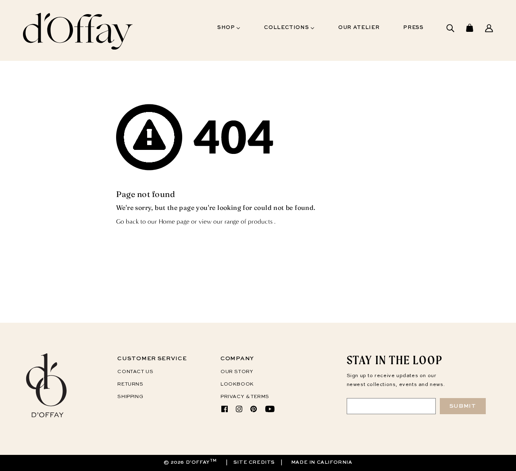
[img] (450, 30)
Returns (130, 384)
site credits (254, 462)
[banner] (78, 51)
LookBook (237, 384)
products (260, 221)
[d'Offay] (47, 417)
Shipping (130, 396)
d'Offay (198, 462)
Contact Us (135, 371)
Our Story (237, 371)
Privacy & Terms (245, 396)
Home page (174, 221)
